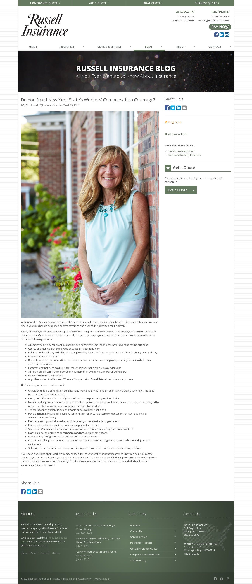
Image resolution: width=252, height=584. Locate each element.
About (185, 46)
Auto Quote (98, 3)
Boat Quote (152, 3)
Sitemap (56, 553)
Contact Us (136, 531)
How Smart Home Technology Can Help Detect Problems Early (98, 542)
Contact (219, 46)
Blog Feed (174, 122)
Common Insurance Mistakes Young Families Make (96, 555)
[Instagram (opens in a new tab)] (227, 34)
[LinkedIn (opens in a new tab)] (222, 34)
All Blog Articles (178, 134)
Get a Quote (177, 190)
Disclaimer (69, 578)
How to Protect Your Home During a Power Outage (95, 529)
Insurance (71, 46)
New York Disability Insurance (184, 155)
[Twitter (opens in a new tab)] (29, 491)
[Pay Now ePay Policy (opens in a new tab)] (220, 26)
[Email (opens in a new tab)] (40, 491)
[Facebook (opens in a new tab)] (216, 34)
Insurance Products (141, 542)
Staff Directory (138, 560)
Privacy (56, 578)
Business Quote (206, 3)
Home (33, 46)
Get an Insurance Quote (143, 548)
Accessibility (85, 578)
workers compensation (181, 151)
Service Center (138, 537)
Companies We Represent (145, 554)
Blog (153, 46)
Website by (103, 578)
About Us (135, 525)
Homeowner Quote (44, 3)
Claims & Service (114, 46)
